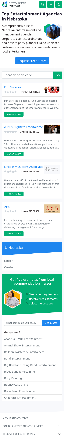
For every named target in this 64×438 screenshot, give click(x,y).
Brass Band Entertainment (21, 391)
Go (58, 75)
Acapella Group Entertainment (23, 339)
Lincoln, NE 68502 (29, 131)
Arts (7, 206)
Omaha (8, 267)
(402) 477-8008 (14, 233)
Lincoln (8, 260)
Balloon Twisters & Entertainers (24, 352)
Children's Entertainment (20, 397)
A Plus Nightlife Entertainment (25, 127)
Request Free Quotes (32, 61)
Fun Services (12, 87)
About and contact (15, 418)
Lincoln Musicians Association (24, 167)
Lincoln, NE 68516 (29, 171)
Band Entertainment (17, 358)
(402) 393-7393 (14, 114)
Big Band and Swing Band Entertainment (30, 365)
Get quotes (51, 322)
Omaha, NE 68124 (30, 92)
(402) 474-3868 (14, 193)
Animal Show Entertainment (22, 345)
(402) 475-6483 (14, 154)
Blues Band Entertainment (21, 371)
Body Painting (13, 378)
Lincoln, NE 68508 (29, 211)
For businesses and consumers (23, 426)
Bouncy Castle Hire (16, 384)
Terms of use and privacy (19, 434)
